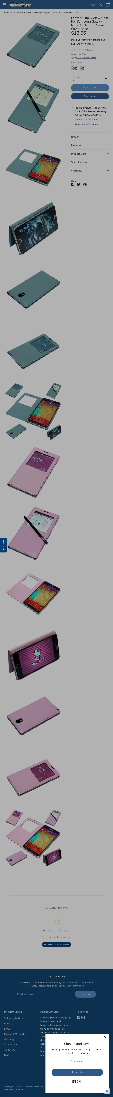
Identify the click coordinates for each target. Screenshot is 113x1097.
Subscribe (77, 1072)
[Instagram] (78, 1081)
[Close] (105, 1037)
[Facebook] (74, 1081)
